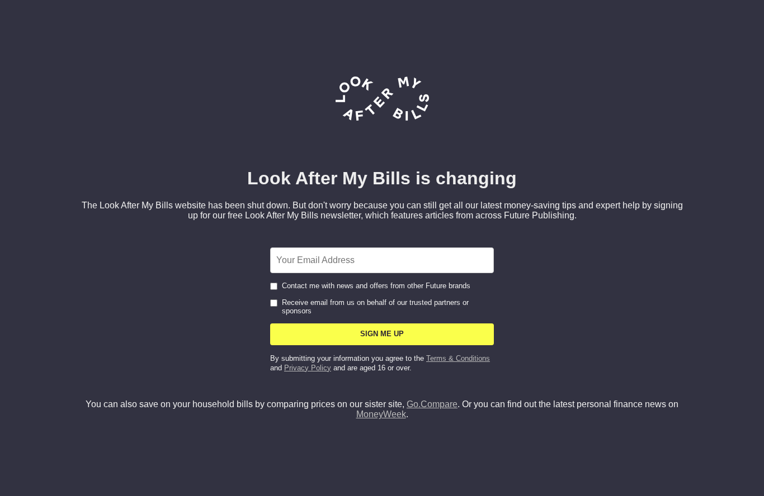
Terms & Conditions (458, 358)
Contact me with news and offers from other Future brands (376, 286)
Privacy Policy (307, 368)
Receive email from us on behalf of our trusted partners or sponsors (375, 306)
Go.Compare (432, 404)
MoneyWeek (381, 414)
